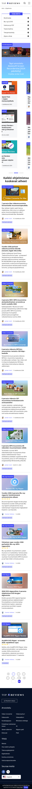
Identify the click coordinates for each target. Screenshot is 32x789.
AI (16, 726)
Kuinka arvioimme (7, 757)
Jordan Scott (8, 218)
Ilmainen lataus (10, 701)
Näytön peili (20, 729)
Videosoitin (5, 717)
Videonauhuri (20, 714)
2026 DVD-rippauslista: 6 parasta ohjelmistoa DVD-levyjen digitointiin (14, 593)
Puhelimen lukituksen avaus (15, 113)
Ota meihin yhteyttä (8, 747)
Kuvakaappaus (7, 44)
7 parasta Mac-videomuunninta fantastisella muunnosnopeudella (15, 204)
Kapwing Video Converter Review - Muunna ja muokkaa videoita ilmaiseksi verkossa (16, 100)
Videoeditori (20, 717)
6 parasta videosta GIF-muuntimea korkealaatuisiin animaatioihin (13, 400)
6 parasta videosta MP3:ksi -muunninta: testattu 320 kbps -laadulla (14, 351)
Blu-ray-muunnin (7, 476)
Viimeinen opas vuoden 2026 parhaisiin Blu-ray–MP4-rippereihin (12, 544)
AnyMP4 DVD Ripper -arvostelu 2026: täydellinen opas (13, 641)
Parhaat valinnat (7, 222)
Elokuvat (4, 733)
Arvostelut (5, 663)
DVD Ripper (6, 575)
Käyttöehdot (6, 754)
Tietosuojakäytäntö (8, 750)
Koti (3, 8)
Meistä (4, 743)
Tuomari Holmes (9, 514)
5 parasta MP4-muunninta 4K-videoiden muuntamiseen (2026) (14, 447)
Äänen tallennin (7, 729)
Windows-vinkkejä (22, 721)
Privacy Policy (19, 787)
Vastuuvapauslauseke (9, 760)
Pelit (17, 733)
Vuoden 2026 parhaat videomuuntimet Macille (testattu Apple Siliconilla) (11, 249)
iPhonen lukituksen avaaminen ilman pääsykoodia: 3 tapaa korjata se (14, 130)
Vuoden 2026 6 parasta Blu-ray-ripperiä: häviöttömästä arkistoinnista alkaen (13, 495)
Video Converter (11, 82)
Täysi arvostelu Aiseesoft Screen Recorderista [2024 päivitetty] (16, 67)
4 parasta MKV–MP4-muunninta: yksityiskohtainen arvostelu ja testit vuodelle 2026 (14, 302)
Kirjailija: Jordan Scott (16, 74)
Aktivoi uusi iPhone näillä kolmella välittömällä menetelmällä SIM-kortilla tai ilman (16, 161)
